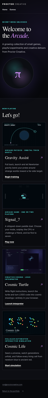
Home (4, 9)
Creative (14, 4)
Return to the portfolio (11, 391)
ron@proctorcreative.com (12, 384)
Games (13, 9)
